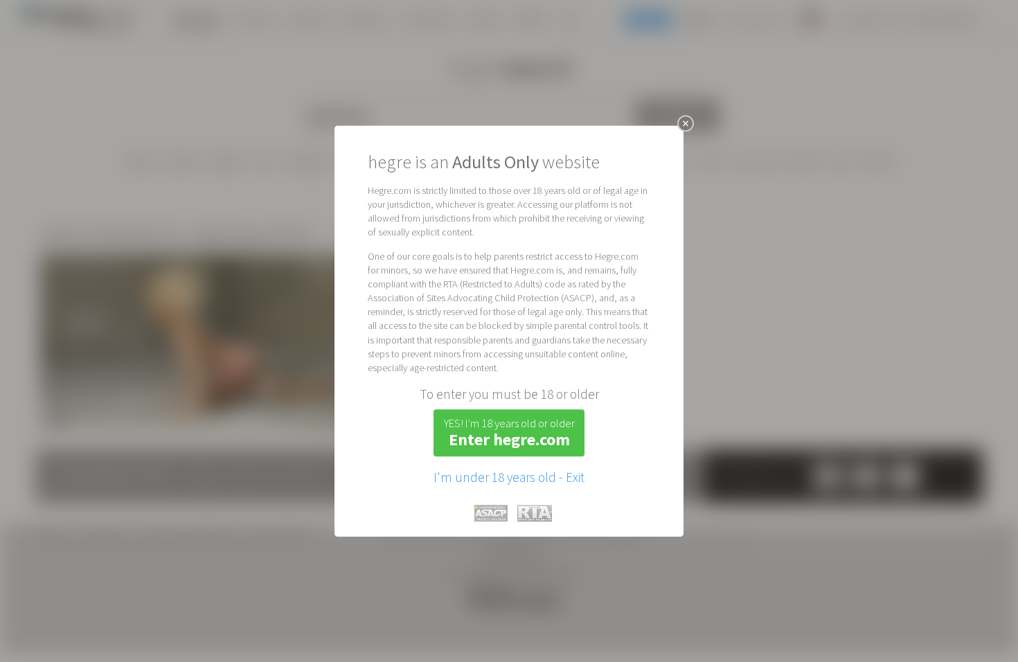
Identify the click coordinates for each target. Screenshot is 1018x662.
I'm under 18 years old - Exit (509, 477)
